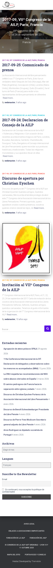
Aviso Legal (29, 524)
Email (4, 479)
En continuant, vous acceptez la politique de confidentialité (23, 490)
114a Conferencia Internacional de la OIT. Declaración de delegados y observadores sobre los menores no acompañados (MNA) (26, 364)
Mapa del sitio (13, 555)
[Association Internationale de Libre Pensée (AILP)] (9, 5)
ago (21, 102)
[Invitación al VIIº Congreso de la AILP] (26, 249)
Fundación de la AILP (15, 538)
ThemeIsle (36, 561)
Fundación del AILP (38, 538)
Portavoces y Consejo (35, 555)
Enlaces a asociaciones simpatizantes (26, 531)
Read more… (8, 98)
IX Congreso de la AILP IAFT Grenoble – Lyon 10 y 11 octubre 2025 (26, 546)
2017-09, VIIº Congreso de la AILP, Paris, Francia (23, 60)
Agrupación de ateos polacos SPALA (20, 349)
